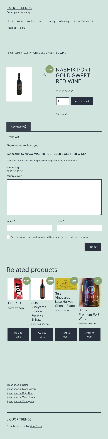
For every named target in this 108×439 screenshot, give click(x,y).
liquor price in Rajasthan (20, 393)
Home (9, 52)
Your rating (13, 167)
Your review (14, 176)
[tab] (18, 126)
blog (22, 27)
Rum (40, 21)
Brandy (51, 21)
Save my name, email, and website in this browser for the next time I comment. (50, 237)
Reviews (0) (18, 126)
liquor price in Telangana (20, 401)
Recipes (11, 27)
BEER (10, 21)
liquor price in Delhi (17, 384)
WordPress (36, 426)
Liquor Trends (19, 8)
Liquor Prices (81, 21)
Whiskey (64, 21)
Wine (20, 21)
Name (10, 221)
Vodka (30, 21)
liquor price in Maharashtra (21, 389)
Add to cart (82, 101)
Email (60, 221)
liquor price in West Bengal (21, 397)
